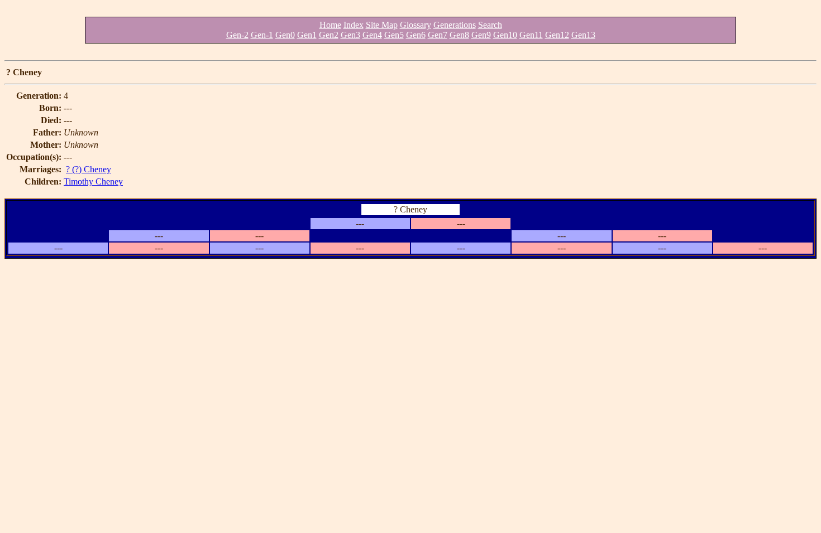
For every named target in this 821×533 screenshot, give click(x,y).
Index (353, 25)
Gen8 (459, 35)
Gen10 (505, 35)
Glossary (415, 25)
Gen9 (481, 35)
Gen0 (285, 35)
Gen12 (557, 35)
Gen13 (583, 35)
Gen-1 (262, 35)
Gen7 (437, 35)
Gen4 (372, 35)
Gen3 (350, 35)
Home (330, 25)
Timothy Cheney (93, 181)
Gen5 (394, 35)
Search (490, 25)
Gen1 (307, 35)
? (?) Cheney (88, 169)
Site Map (382, 25)
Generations (454, 25)
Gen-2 (237, 35)
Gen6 (416, 35)
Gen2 (328, 35)
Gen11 (531, 35)
